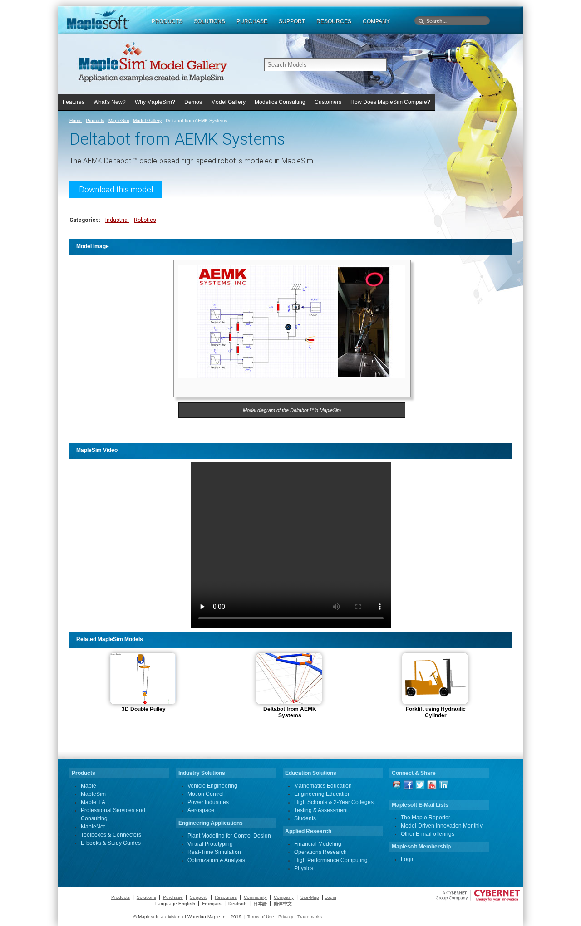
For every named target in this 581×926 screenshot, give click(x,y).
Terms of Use (260, 916)
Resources (226, 897)
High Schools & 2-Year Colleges (334, 802)
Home (75, 120)
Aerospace (200, 810)
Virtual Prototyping (210, 844)
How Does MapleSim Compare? (390, 102)
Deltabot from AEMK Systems (289, 712)
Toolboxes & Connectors (111, 835)
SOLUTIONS (209, 21)
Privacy (285, 916)
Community (255, 897)
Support (198, 897)
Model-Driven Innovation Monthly (442, 826)
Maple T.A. (94, 802)
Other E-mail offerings (427, 834)
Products (95, 120)
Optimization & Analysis (216, 860)
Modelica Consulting (280, 102)
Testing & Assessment (321, 810)
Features (73, 102)
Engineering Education (322, 794)
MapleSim (118, 120)
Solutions (146, 897)
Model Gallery (228, 102)
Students (305, 818)
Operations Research (320, 852)
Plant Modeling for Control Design (229, 836)
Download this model (116, 189)
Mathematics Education (323, 786)
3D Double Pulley (144, 709)
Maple (88, 786)
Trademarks (309, 916)
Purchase (173, 897)
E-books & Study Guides (111, 843)
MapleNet (93, 826)
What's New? (110, 102)
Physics (303, 868)
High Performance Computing (331, 860)
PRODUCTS (167, 21)
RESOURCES (333, 21)
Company (284, 897)
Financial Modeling (317, 844)
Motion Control (205, 794)
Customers (328, 102)
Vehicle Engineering (212, 786)
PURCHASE (251, 21)
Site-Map (309, 897)
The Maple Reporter (425, 817)
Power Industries (208, 802)
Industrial (117, 220)
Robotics (145, 220)
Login (408, 859)
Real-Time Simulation (214, 852)
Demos (193, 102)
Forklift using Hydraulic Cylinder (436, 712)
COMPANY (376, 21)
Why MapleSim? (155, 102)
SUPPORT (292, 21)
